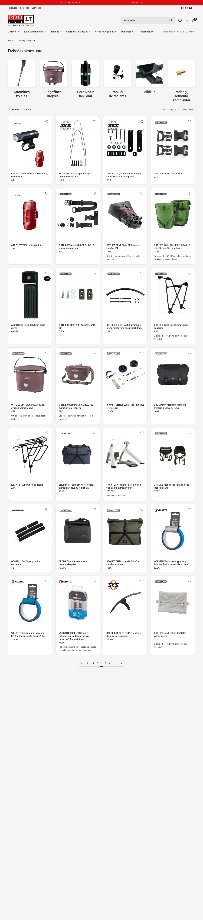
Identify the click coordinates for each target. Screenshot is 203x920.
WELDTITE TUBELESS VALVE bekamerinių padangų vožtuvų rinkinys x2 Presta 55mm (74, 636)
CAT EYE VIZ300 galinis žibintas (27, 245)
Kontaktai (24, 8)
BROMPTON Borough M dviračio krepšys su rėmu (122, 563)
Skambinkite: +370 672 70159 (178, 31)
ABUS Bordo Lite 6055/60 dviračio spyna (28, 326)
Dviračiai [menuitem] (12, 31)
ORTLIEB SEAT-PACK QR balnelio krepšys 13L (122, 246)
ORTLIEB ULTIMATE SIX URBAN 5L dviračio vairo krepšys (76, 406)
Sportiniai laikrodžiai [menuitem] (77, 31)
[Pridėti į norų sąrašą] (47, 121)
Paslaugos (12, 8)
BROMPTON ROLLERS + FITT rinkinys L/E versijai (125, 406)
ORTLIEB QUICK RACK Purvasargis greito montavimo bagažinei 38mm (124, 326)
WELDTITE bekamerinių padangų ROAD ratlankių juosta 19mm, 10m (171, 563)
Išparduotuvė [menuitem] (147, 31)
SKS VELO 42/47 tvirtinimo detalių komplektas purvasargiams (123, 175)
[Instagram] (186, 8)
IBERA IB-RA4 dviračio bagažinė (27, 485)
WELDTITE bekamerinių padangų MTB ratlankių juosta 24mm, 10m (28, 634)
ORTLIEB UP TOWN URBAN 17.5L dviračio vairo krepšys (28, 406)
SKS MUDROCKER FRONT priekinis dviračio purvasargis (123, 634)
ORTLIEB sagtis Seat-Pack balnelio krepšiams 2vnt (171, 486)
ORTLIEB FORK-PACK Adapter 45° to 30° (77, 326)
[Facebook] (182, 8)
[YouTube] (191, 8)
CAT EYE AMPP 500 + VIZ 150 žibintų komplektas (29, 175)
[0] (192, 20)
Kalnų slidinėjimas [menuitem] (34, 31)
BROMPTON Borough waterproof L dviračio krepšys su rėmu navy (76, 486)
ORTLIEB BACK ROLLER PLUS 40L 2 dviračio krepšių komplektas (172, 246)
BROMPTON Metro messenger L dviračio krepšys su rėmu (170, 406)
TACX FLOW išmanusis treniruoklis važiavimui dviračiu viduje (123, 486)
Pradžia (11, 40)
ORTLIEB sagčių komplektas (168, 173)
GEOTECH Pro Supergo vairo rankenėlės (25, 563)
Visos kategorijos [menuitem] (104, 31)
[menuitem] (13, 8)
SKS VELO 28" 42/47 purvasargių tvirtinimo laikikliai (75, 175)
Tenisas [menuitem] (55, 31)
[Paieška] (171, 20)
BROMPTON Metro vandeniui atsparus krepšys (73, 563)
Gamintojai (36, 8)
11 (116, 663)
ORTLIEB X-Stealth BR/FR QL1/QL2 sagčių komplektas (76, 246)
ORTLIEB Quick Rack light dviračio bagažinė (171, 326)
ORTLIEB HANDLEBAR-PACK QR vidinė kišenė (170, 634)
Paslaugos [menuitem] (127, 31)
